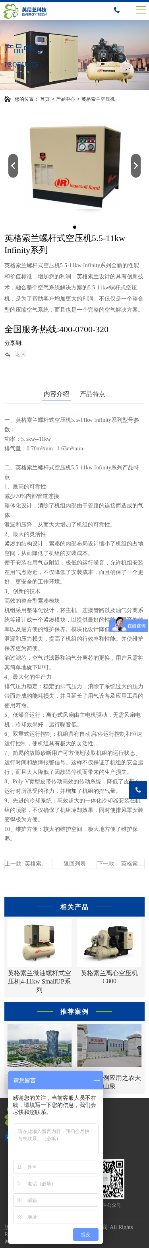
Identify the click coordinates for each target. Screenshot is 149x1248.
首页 (45, 99)
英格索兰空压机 (98, 99)
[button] (13, 166)
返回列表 (75, 864)
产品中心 (65, 99)
